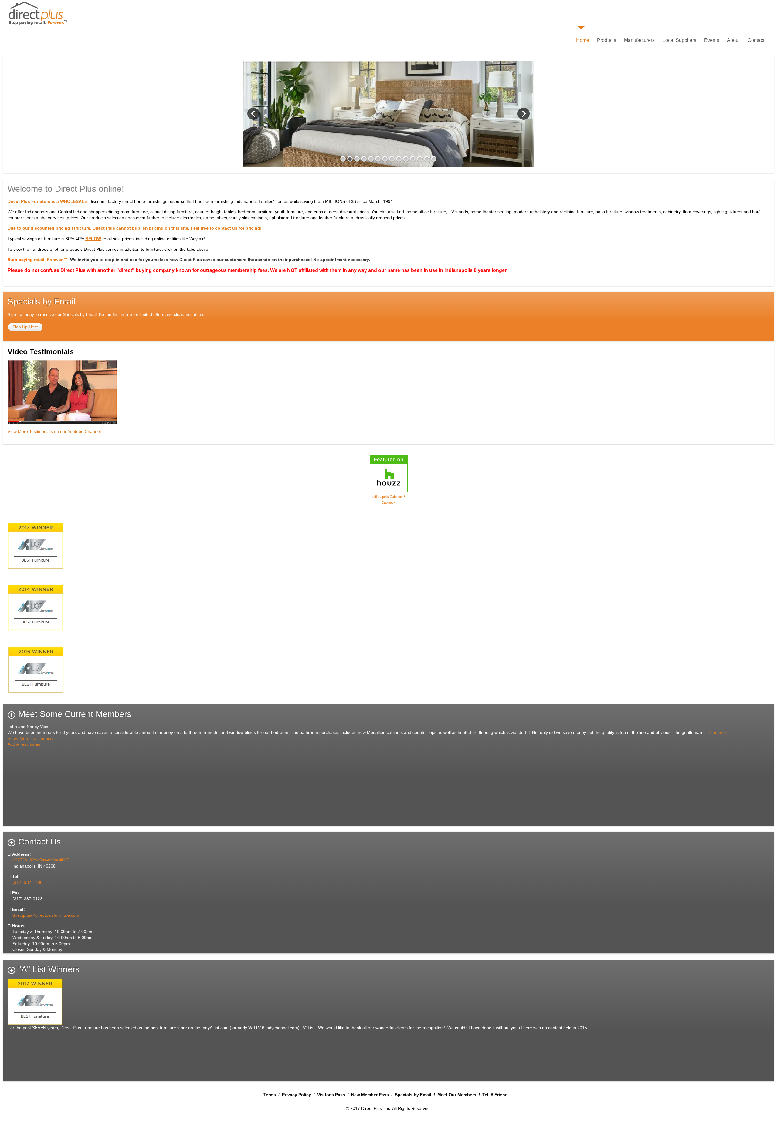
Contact (756, 40)
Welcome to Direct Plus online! (66, 188)
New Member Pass (370, 1094)
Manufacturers (639, 40)
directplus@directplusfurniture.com (45, 915)
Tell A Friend (495, 1094)
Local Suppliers (679, 40)
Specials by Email (413, 1094)
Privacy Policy (296, 1094)
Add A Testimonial (24, 744)
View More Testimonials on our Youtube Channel (54, 431)
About (733, 40)
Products (606, 40)
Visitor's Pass (331, 1094)
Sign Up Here (25, 326)
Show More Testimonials (31, 738)
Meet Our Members (456, 1094)
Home (582, 40)
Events (711, 40)
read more (719, 732)
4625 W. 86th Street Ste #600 (40, 860)
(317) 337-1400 (27, 882)
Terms (269, 1094)
